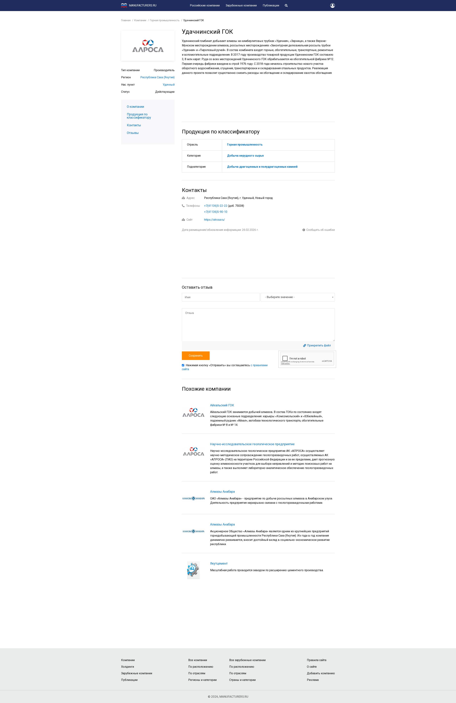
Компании (140, 20)
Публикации (271, 5)
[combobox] (298, 297)
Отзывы (133, 132)
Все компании (197, 660)
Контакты (134, 125)
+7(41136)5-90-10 (215, 212)
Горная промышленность (165, 20)
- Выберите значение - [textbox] (280, 297)
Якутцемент (219, 563)
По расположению (200, 666)
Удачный (169, 84)
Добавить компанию (321, 673)
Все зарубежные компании (247, 660)
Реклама (313, 680)
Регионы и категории (202, 680)
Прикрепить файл (319, 345)
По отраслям (196, 673)
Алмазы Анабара (222, 491)
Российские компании (205, 5)
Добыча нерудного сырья (245, 155)
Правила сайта (316, 660)
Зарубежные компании (241, 5)
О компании (135, 106)
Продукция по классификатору (139, 116)
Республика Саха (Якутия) (157, 77)
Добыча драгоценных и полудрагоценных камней (262, 166)
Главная (126, 20)
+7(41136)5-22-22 (215, 205)
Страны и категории (242, 680)
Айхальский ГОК (222, 405)
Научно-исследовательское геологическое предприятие (252, 444)
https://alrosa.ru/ (214, 219)
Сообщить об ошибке (320, 230)
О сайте (312, 666)
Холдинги (127, 666)
